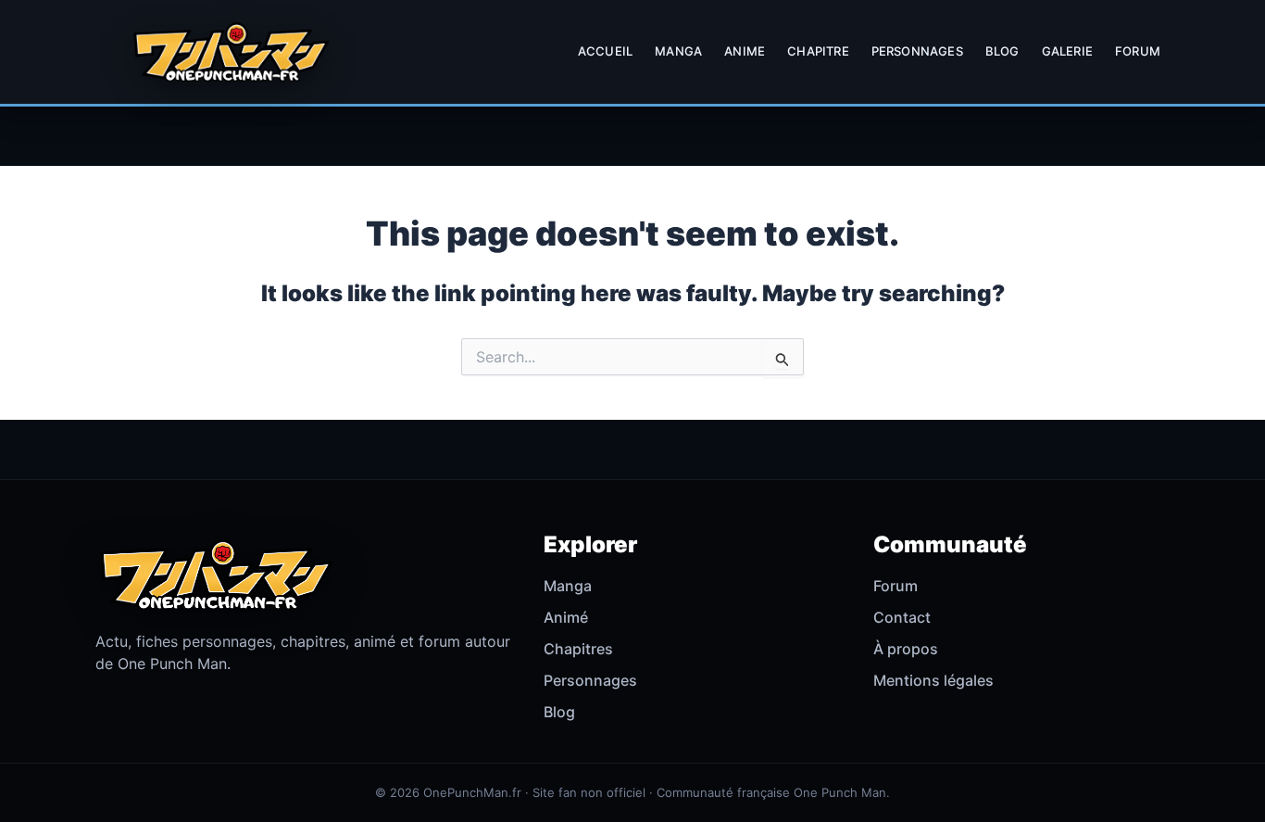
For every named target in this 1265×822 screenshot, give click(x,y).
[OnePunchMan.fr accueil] (230, 52)
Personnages (917, 51)
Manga (678, 51)
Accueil (605, 51)
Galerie (1067, 51)
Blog (1002, 51)
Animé (566, 617)
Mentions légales (933, 680)
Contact (902, 617)
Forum (1137, 51)
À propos (905, 648)
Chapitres (578, 648)
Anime (744, 51)
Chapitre (818, 51)
